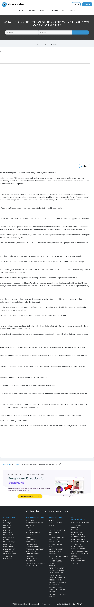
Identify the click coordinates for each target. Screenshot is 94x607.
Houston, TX (7, 532)
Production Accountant (35, 549)
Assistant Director (56, 549)
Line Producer (54, 585)
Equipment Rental (32, 547)
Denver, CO (7, 528)
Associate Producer (56, 587)
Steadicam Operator (56, 568)
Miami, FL (6, 539)
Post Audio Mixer (77, 534)
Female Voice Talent (78, 539)
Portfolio (44, 10)
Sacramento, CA (9, 549)
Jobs (71, 10)
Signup (87, 4)
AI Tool (74, 556)
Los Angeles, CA (8, 537)
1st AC (51, 547)
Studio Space (30, 520)
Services (22, 10)
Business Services (32, 566)
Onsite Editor (54, 532)
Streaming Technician (57, 577)
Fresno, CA (7, 530)
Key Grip (52, 592)
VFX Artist (75, 563)
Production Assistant (57, 530)
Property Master (55, 561)
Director (52, 520)
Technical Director (56, 573)
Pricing (55, 10)
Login (76, 4)
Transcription (76, 544)
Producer (29, 535)
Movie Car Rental (32, 551)
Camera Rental (31, 544)
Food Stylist (30, 561)
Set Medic (52, 596)
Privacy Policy (46, 604)
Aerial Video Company (57, 589)
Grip (50, 528)
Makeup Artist (54, 539)
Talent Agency (31, 556)
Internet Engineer (55, 580)
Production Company (57, 570)
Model (28, 537)
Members (32, 10)
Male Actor (30, 525)
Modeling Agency (32, 554)
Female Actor (31, 528)
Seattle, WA (7, 558)
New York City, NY (9, 542)
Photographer (54, 554)
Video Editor (76, 525)
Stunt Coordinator (56, 563)
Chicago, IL (7, 523)
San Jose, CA (7, 556)
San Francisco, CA (9, 554)
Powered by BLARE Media (62, 604)
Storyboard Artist (33, 532)
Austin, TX (6, 520)
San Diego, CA (8, 551)
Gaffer (51, 525)
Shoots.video (7, 464)
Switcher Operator (56, 575)
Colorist (74, 530)
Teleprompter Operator (58, 594)
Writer (28, 530)
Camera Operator (55, 523)
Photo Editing (76, 558)
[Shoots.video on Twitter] (81, 604)
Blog (64, 10)
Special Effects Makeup (57, 582)
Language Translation (79, 554)
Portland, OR (8, 547)
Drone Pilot (53, 566)
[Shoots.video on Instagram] (74, 604)
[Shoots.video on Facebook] (77, 604)
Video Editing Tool (78, 561)
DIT (50, 535)
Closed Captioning (78, 549)
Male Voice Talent (78, 537)
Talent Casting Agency (34, 523)
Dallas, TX (7, 525)
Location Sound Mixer (57, 537)
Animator (75, 527)
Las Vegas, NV (8, 535)
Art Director (53, 558)
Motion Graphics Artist (80, 523)
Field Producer (54, 542)
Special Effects (31, 558)
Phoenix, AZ (7, 544)
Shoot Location (32, 542)
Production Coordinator (35, 563)
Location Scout (31, 539)
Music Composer (77, 532)
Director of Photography (58, 556)
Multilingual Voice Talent (81, 542)
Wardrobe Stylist (55, 551)
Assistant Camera (55, 544)
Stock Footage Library (79, 551)
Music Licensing (77, 546)
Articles (16, 464)
